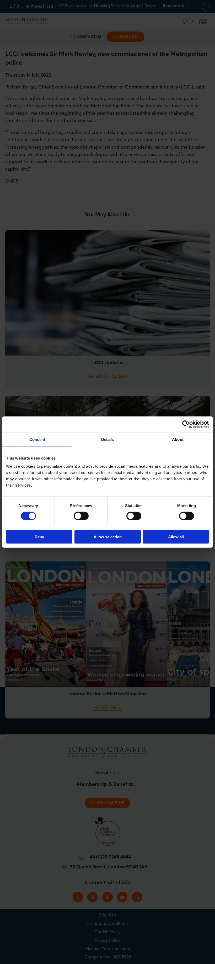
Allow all (176, 537)
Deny (39, 537)
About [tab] (178, 439)
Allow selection (108, 537)
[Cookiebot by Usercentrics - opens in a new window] (186, 424)
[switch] (81, 516)
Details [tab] (107, 439)
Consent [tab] (37, 439)
